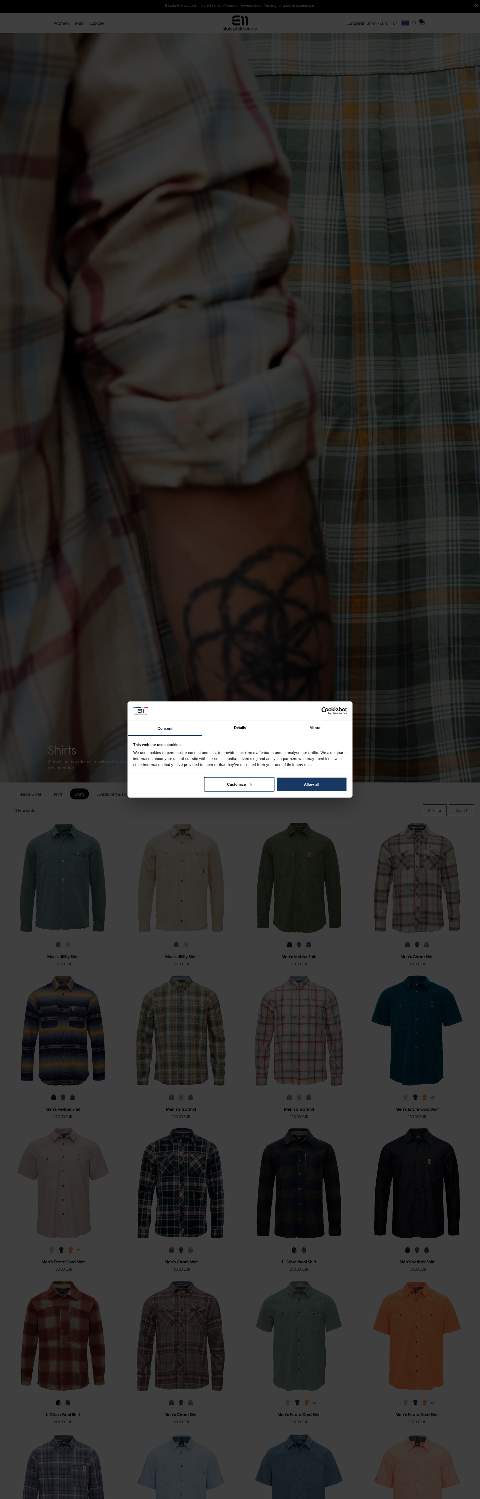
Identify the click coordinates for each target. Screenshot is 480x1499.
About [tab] (315, 727)
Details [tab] (240, 727)
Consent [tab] (165, 728)
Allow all (311, 784)
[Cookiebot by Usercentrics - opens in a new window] (325, 711)
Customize (236, 784)
